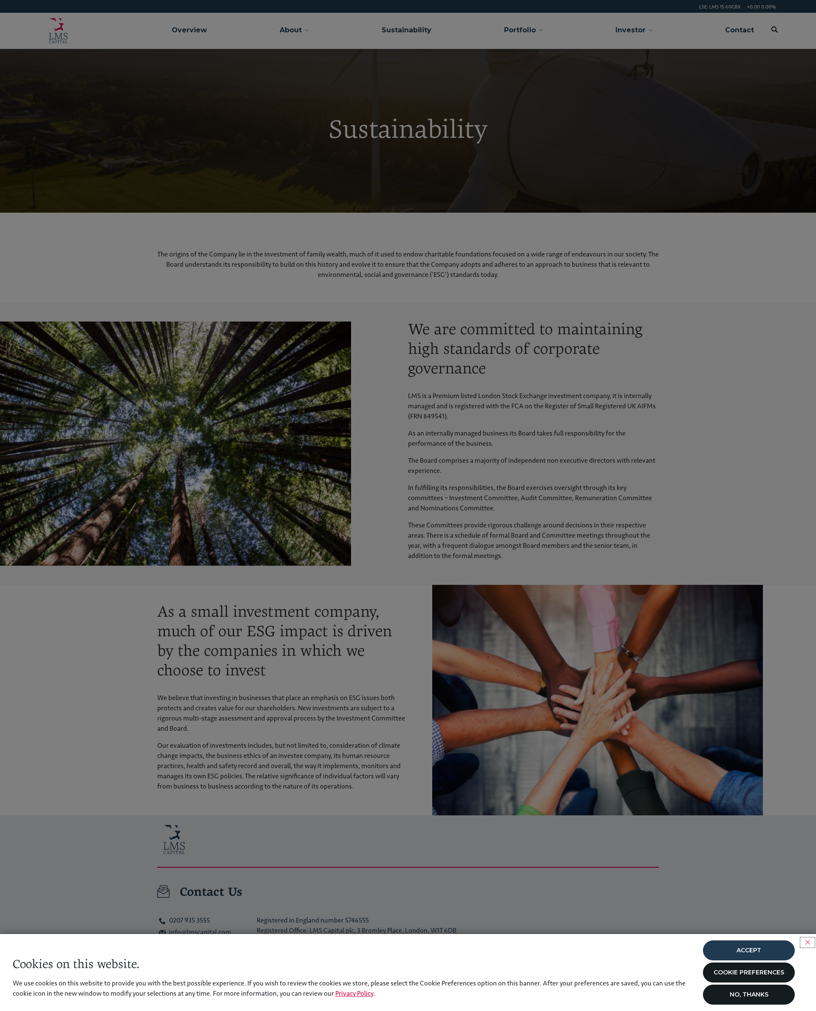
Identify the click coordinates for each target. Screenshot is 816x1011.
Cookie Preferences (749, 972)
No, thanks (749, 994)
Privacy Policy (354, 993)
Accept (749, 950)
